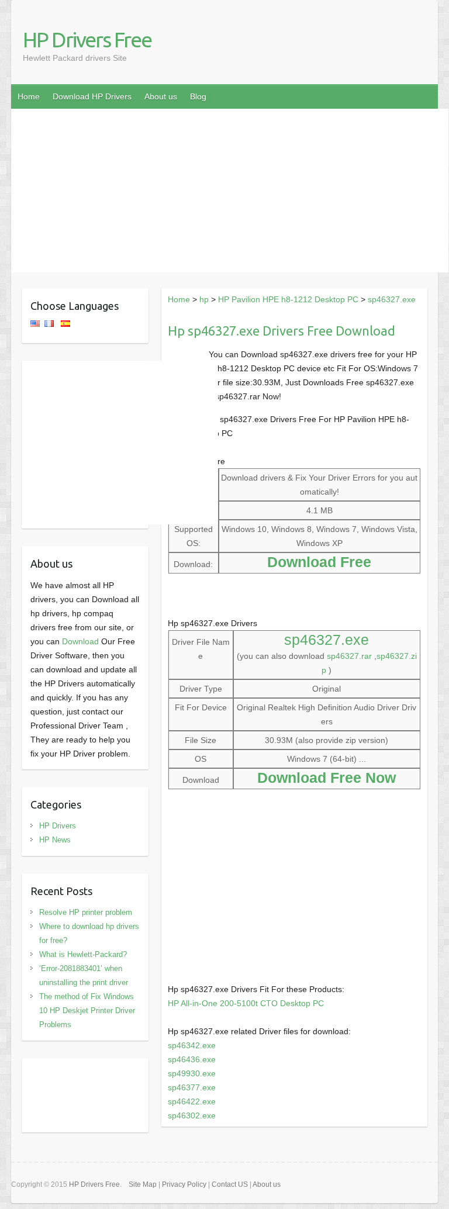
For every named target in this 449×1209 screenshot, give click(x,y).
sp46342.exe (192, 1045)
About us (160, 96)
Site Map (143, 1184)
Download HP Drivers (92, 96)
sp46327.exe (392, 299)
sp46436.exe (192, 1059)
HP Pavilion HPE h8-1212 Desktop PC (288, 299)
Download (80, 641)
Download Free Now (326, 777)
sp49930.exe (192, 1073)
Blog (198, 96)
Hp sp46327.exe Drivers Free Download (281, 330)
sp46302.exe (192, 1115)
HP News (55, 839)
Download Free (319, 562)
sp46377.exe (192, 1087)
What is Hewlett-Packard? (83, 954)
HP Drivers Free (87, 39)
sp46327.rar (349, 656)
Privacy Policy (184, 1184)
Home (29, 96)
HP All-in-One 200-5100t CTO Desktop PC (246, 1003)
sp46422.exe (192, 1101)
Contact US (230, 1184)
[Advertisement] (229, 190)
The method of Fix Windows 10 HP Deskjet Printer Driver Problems (87, 1010)
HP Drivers (57, 825)
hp (204, 299)
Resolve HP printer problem (85, 912)
